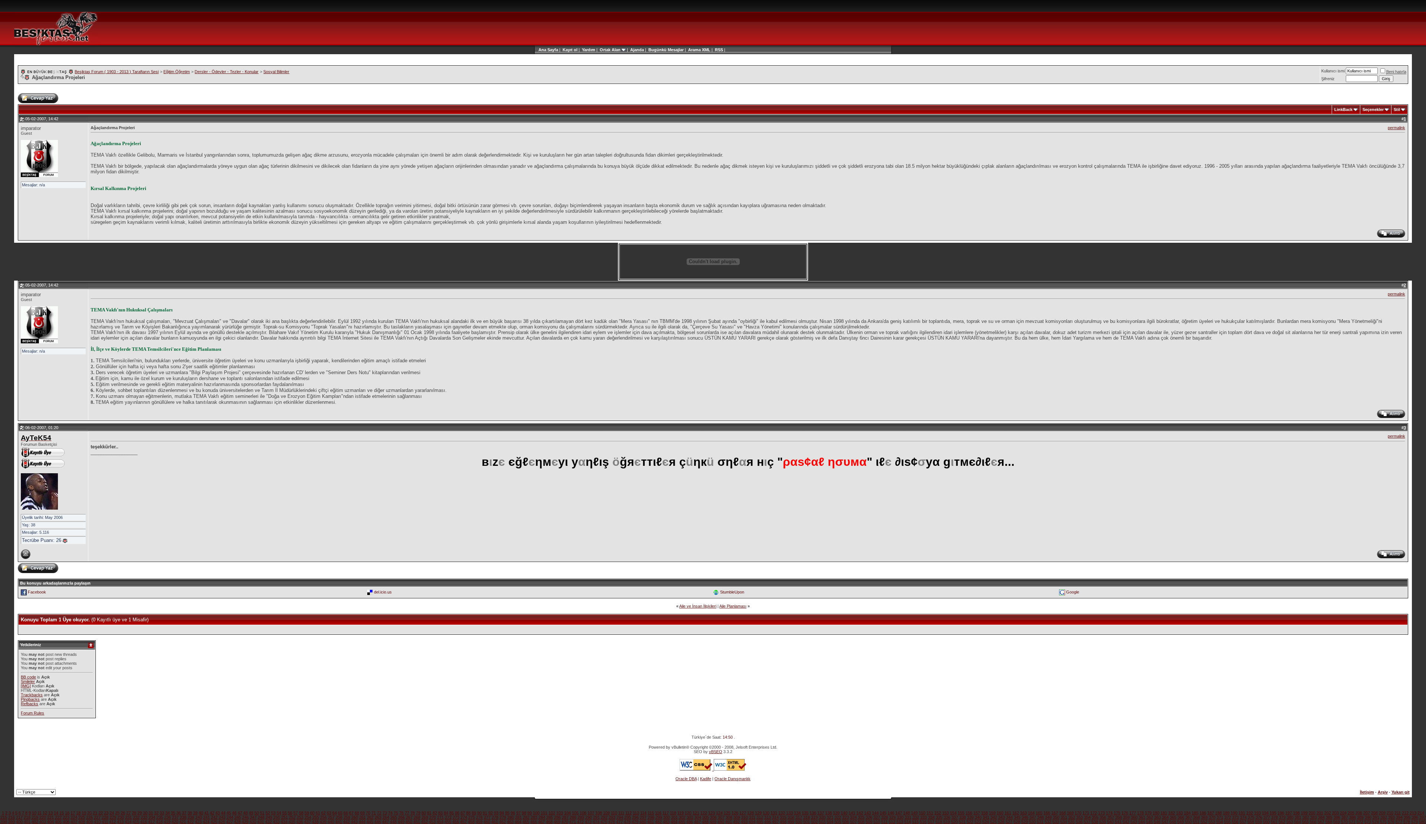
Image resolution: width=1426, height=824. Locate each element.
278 (495, 817)
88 (468, 813)
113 (636, 813)
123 (711, 813)
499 (791, 822)
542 (1126, 822)
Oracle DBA (686, 778)
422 (190, 822)
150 (922, 813)
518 (938, 822)
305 (705, 817)
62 (323, 813)
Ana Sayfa (548, 50)
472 (580, 822)
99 (529, 813)
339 (970, 817)
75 (396, 813)
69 (362, 813)
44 (223, 813)
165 (1039, 813)
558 (1250, 822)
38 (190, 813)
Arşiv (1383, 792)
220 (42, 817)
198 (1296, 813)
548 (1172, 822)
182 (1171, 813)
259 (347, 817)
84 (446, 813)
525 (993, 822)
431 (260, 822)
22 (100, 813)
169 (1070, 813)
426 (221, 822)
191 (1241, 813)
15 (61, 813)
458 (471, 822)
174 (1109, 813)
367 (1188, 817)
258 (339, 817)
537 (1087, 822)
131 (774, 813)
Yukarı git (1400, 792)
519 (946, 822)
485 (681, 822)
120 (688, 813)
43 (217, 813)
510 (876, 822)
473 (588, 822)
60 (312, 813)
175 (1117, 813)
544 (1141, 822)
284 (541, 817)
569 (1336, 822)
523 (977, 822)
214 (1420, 813)
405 (58, 822)
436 (299, 822)
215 (3, 817)
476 (611, 822)
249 (269, 817)
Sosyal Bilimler (276, 71)
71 (373, 813)
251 (284, 817)
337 (954, 817)
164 (1031, 813)
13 (50, 813)
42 (212, 813)
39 (195, 813)
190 (1234, 813)
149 (914, 813)
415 (136, 822)
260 (354, 817)
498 (783, 822)
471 (572, 822)
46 (234, 813)
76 (401, 813)
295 (627, 817)
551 (1196, 822)
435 (292, 822)
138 (828, 813)
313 (767, 817)
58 (301, 813)
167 (1054, 813)
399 (11, 822)
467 (541, 822)
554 (1219, 822)
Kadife (705, 778)
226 (89, 817)
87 (462, 813)
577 (1399, 822)
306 (713, 817)
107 (590, 813)
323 (845, 817)
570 (1344, 822)
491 (728, 822)
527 (1009, 822)
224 (74, 817)
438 (315, 822)
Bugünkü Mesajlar (666, 50)
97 (518, 813)
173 (1101, 813)
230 (120, 817)
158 (984, 813)
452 (424, 822)
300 (666, 817)
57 (295, 813)
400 (19, 822)
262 (370, 817)
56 (290, 813)
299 (658, 817)
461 (494, 822)
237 (175, 817)
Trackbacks (32, 695)
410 (97, 822)
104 (567, 813)
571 (1352, 822)
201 (1319, 813)
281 (518, 817)
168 (1062, 813)
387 (1344, 817)
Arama (694, 50)
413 (120, 822)
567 (1321, 822)
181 (1163, 813)
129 (758, 813)
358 (1118, 817)
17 (73, 813)
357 (1110, 817)
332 (915, 817)
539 (1102, 822)
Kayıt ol (570, 50)
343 (1001, 817)
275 (471, 817)
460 (487, 822)
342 (993, 817)
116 (658, 813)
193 (1257, 813)
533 (1055, 822)
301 (674, 817)
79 (418, 813)
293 (612, 817)
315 (783, 817)
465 (525, 822)
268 (417, 817)
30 (145, 813)
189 (1226, 813)
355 (1095, 817)
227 (97, 817)
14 (56, 813)
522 (970, 822)
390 (1368, 817)
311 (752, 817)
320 (822, 817)
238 (183, 817)
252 (292, 817)
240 (198, 817)
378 (1274, 817)
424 (206, 822)
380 (1290, 817)
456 (455, 822)
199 (1304, 813)
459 (479, 822)
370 (1212, 817)
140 (844, 813)
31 (151, 813)
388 (1352, 817)
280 (510, 817)
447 (385, 822)
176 (1124, 813)
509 (869, 822)
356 (1103, 817)
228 (105, 817)
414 (128, 822)
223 (66, 817)
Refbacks (29, 704)
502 (814, 822)
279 (502, 817)
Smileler (28, 681)
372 (1227, 817)
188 (1218, 813)
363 (1157, 817)
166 (1047, 813)
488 (705, 822)
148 (906, 813)
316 (791, 817)
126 (735, 813)
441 (338, 822)
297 (643, 817)
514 (907, 822)
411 (105, 822)
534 (1063, 822)
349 (1048, 817)
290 (588, 817)
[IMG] (26, 686)
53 (273, 813)
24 (112, 813)
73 (384, 813)
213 (1413, 813)
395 (1407, 817)
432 (268, 822)
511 (884, 822)
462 (502, 822)
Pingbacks (30, 699)
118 (673, 813)
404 (50, 822)
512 (892, 822)
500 (798, 822)
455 (448, 822)
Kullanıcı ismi (1333, 71)
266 (401, 817)
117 (665, 813)
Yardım (588, 50)
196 (1280, 813)
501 (806, 822)
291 (596, 817)
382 (1305, 817)
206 (1358, 813)
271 (440, 817)
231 (128, 817)
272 (448, 817)
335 (939, 817)
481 (650, 822)
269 (424, 817)
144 (875, 813)
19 (84, 813)
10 (34, 813)
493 (744, 822)
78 (412, 813)
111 (621, 813)
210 (1390, 813)
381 (1298, 817)
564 (1297, 822)
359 (1126, 817)
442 (346, 822)
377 (1266, 817)
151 (930, 813)
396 (1415, 817)
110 (614, 813)
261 (362, 817)
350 (1056, 817)
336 (947, 817)
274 (463, 817)
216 (11, 817)
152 (937, 813)
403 (42, 822)
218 (27, 817)
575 (1383, 822)
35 (173, 813)
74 (390, 813)
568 (1328, 822)
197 (1288, 813)
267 (409, 817)
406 (66, 822)
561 (1274, 822)
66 (346, 813)
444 (362, 822)
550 (1188, 822)
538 (1094, 822)
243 (222, 817)
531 (1040, 822)
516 (923, 822)
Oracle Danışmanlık (732, 778)
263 (378, 817)
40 (201, 813)
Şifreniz (1328, 78)
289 (580, 817)
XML (706, 50)
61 (318, 813)
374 (1243, 817)
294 (619, 817)
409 (89, 822)
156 (969, 813)
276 (479, 817)
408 (81, 822)
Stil (1397, 109)
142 (859, 813)
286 (557, 817)
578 (1406, 822)
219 (35, 817)
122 (703, 813)
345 (1017, 817)
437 (307, 822)
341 (986, 817)
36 (178, 813)
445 (370, 822)
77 (407, 813)
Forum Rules (32, 713)
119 (680, 813)
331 (908, 817)
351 (1064, 817)
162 (1015, 813)
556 (1235, 822)
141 (852, 813)
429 (245, 822)
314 (775, 817)
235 (159, 817)
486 (689, 822)
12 (45, 813)
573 (1367, 822)
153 (945, 813)
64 (334, 813)
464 (518, 822)
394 (1399, 817)
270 (432, 817)
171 (1085, 813)
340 (978, 817)
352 (1071, 817)
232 (136, 817)
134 (797, 813)
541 (1118, 822)
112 (628, 813)
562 (1282, 822)
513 (899, 822)
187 (1210, 813)
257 (331, 817)
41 (206, 813)
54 (279, 813)
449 (401, 822)
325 (861, 817)
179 (1148, 813)
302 (682, 817)
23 (106, 813)
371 (1220, 817)
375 (1251, 817)
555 (1227, 822)
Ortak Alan (610, 50)
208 (1374, 813)
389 (1360, 817)
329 (892, 817)
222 (58, 817)
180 (1156, 813)
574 (1375, 822)
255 (315, 817)
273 (456, 817)
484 (674, 822)
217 (19, 817)
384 (1321, 817)
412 (112, 822)
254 (308, 817)
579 (1414, 822)
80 (423, 813)
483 (666, 822)
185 (1195, 813)
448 (393, 822)
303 (690, 817)
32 (156, 813)
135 (805, 813)
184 (1187, 813)
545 (1149, 822)
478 (627, 822)
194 (1265, 813)
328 (884, 817)
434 (284, 822)
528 (1016, 822)
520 (954, 822)
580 (1422, 822)
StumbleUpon (732, 592)
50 (256, 813)
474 (596, 822)
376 (1259, 817)
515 (915, 822)
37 (184, 813)
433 (276, 822)
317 (798, 817)
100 (536, 813)
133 (789, 813)
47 (240, 813)
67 (351, 813)
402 (35, 822)
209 (1382, 813)
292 (604, 817)
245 (237, 817)
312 (759, 817)
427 (229, 822)
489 (713, 822)
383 (1313, 817)
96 (513, 813)
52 (268, 813)
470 (564, 822)
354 (1087, 817)
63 (329, 813)
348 (1040, 817)
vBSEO (715, 751)
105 (575, 813)
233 (144, 817)
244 (230, 817)
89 (474, 813)
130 (766, 813)
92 (490, 813)
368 (1196, 817)
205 (1351, 813)
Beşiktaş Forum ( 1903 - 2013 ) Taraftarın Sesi (117, 71)
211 (1397, 813)
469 (557, 822)
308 (729, 817)
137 (820, 813)
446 (377, 822)
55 (284, 813)
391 (1376, 817)
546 (1157, 822)
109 (606, 813)
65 (340, 813)
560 (1266, 822)
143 (867, 813)
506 (845, 822)
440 (331, 822)
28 (134, 813)
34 (167, 813)
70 (368, 813)
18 (78, 813)
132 (781, 813)
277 (487, 817)
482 (658, 822)
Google (1072, 592)
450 (409, 822)
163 (1023, 813)
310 (744, 817)
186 (1202, 813)
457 (463, 822)
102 (551, 813)
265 (393, 817)
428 (237, 822)
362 (1149, 817)
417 (151, 822)
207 (1366, 813)
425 (214, 822)
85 (451, 813)
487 (697, 822)
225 (81, 817)
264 (385, 817)
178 (1140, 813)
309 (736, 817)
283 (534, 817)
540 (1110, 822)
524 (985, 822)
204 (1343, 813)
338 (962, 817)
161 (1008, 813)
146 (891, 813)
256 (323, 817)
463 (510, 822)
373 (1235, 817)
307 (721, 817)
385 (1329, 817)
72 (379, 813)
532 (1048, 822)
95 (507, 813)
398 (3, 822)
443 (354, 822)
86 (457, 813)
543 (1133, 822)
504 (830, 822)
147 (898, 813)
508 (861, 822)
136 (813, 813)
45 (229, 813)
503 (822, 822)
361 (1142, 817)
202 (1327, 813)
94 (501, 813)
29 (139, 813)
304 (697, 817)
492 (736, 822)
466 (533, 822)
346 (1025, 817)
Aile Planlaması (732, 606)
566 (1313, 822)
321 (830, 817)
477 (619, 822)
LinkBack (1343, 109)
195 (1273, 813)
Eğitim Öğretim (176, 71)
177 (1132, 813)
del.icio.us (383, 592)
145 (883, 813)
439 (323, 822)
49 (251, 813)
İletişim (1367, 792)
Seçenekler (1373, 109)
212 (1405, 813)
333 (923, 817)
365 (1173, 817)
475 (603, 822)
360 (1134, 817)
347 (1032, 817)
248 (261, 817)
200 (1312, 813)
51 (262, 813)
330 (900, 817)
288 (573, 817)
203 (1335, 813)
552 (1204, 822)
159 (992, 813)
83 (440, 813)
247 (253, 817)
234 (152, 817)
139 (836, 813)
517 (931, 822)
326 (869, 817)
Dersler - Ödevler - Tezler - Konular (226, 71)
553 (1211, 822)
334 (931, 817)
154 (953, 813)
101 (544, 813)
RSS (719, 50)
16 (67, 813)
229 (113, 817)
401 (27, 822)
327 (876, 817)
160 (1000, 813)
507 (853, 822)
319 (814, 817)
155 (961, 813)
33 (162, 813)
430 (253, 822)
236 (167, 817)
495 (759, 822)
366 (1181, 817)
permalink (1396, 127)
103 (559, 813)
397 (1422, 817)
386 (1337, 817)
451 (416, 822)
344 (1009, 817)
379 (1282, 817)
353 (1079, 817)
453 (432, 822)
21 (95, 813)
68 (357, 813)
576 (1391, 822)
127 (742, 813)
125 (727, 813)
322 (837, 817)
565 (1305, 822)
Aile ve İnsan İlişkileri (697, 606)
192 (1249, 813)
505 (837, 822)
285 (549, 817)
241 (206, 817)
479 (635, 822)
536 (1079, 822)
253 (300, 817)
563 (1289, 822)
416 (143, 822)
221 (50, 817)
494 (752, 822)
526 (1001, 822)
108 (598, 813)
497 (775, 822)
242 (214, 817)
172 (1093, 813)
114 (643, 813)
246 (245, 817)
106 (583, 813)
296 (635, 817)
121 (696, 813)
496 (767, 822)
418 (159, 822)
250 (276, 817)
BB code (28, 677)
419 (167, 822)
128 (750, 813)
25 (117, 813)
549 (1180, 822)
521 (962, 822)
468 (549, 822)
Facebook (37, 592)
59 (307, 813)
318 (806, 817)
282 (526, 817)
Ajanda (637, 50)
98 (524, 813)
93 (496, 813)
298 (651, 817)
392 (1383, 817)
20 (89, 813)
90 (479, 813)
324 (853, 817)
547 (1165, 822)
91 (485, 813)
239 (191, 817)
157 (976, 813)
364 (1165, 817)
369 (1204, 817)
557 (1243, 822)
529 (1024, 822)
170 (1078, 813)
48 (245, 813)
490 (720, 822)
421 (182, 822)
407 (74, 822)
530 (1032, 822)
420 (175, 822)
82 (435, 813)
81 (429, 813)
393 (1391, 817)
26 (123, 813)
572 (1360, 822)
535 (1071, 822)
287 (565, 817)
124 (719, 813)
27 (128, 813)
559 (1258, 822)
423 (198, 822)
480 (642, 822)
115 (651, 813)
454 (440, 822)
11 (40, 813)
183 (1179, 813)
